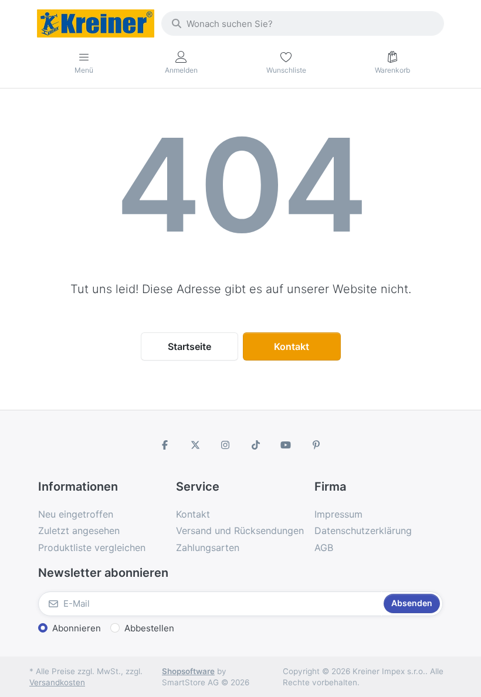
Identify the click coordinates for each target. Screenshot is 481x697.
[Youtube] (286, 445)
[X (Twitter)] (195, 445)
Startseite (189, 346)
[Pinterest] (316, 445)
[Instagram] (225, 445)
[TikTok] (256, 445)
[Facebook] (165, 445)
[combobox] (302, 23)
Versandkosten (57, 682)
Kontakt (291, 346)
